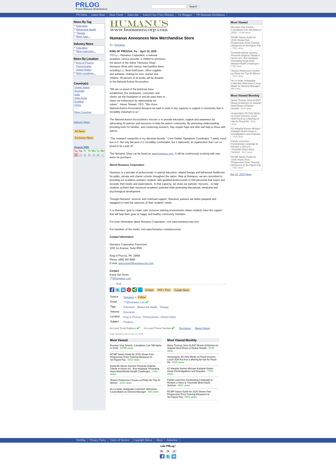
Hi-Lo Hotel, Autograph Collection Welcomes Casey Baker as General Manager (133, 390)
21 (84, 154)
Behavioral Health (86, 29)
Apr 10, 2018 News (241, 174)
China (77, 105)
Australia (79, 90)
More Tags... (83, 36)
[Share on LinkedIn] (123, 289)
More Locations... (86, 73)
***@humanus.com (120, 278)
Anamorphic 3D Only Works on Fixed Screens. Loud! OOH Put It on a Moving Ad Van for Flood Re (191, 360)
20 (89, 154)
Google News (181, 290)
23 (76, 154)
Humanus (119, 44)
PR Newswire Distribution (210, 14)
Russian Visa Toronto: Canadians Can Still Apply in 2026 (246, 30)
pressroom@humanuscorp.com (136, 263)
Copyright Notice (142, 440)
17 (102, 154)
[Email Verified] (147, 302)
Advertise (172, 440)
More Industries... (86, 51)
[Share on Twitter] (117, 289)
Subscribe (133, 14)
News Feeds (116, 14)
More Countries (83, 112)
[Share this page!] (168, 457)
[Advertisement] (197, 78)
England (79, 101)
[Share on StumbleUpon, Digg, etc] (134, 289)
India (77, 94)
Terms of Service (119, 440)
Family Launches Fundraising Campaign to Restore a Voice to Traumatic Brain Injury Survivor (190, 383)
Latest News (98, 14)
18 (98, 154)
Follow (141, 297)
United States (83, 69)
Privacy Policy (98, 440)
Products (128, 322)
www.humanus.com (162, 153)
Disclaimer (185, 328)
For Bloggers (185, 14)
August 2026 (81, 147)
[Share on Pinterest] (129, 289)
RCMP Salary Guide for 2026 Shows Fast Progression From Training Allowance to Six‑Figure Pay (132, 357)
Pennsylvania (83, 66)
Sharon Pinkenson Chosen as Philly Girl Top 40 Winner (245, 72)
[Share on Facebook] (112, 289)
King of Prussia (85, 62)
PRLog (113, 55)
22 (80, 154)
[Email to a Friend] (140, 289)
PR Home (81, 14)
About (159, 440)
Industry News (82, 122)
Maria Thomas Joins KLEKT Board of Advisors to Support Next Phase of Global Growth (192, 347)
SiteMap (81, 440)
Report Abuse (202, 328)
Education (82, 25)
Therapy (80, 33)
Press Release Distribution (92, 9)
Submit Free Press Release (158, 14)
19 (93, 154)
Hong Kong (80, 98)
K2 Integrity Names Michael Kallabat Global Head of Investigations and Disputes (190, 370)
